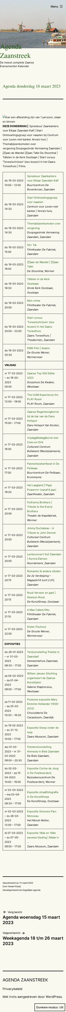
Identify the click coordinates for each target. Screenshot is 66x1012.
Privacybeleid (12, 989)
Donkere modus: (47, 1007)
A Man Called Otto (38, 610)
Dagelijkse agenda (31, 889)
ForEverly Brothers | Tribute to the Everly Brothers (39, 507)
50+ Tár (32, 245)
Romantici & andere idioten (44, 571)
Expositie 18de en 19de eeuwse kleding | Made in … (43, 837)
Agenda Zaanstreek (15, 50)
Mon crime (33, 300)
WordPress (54, 997)
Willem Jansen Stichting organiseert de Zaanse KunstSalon (42, 678)
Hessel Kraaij (14, 886)
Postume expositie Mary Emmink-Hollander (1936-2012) (43, 704)
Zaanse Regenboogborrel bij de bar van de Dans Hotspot (43, 416)
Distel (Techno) (36, 626)
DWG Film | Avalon (38, 348)
